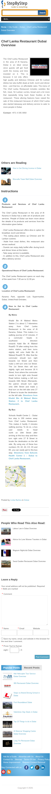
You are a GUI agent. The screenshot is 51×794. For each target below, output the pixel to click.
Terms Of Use (30, 759)
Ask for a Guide (10, 756)
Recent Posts (32, 667)
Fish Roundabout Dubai (23, 702)
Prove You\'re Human (13, 646)
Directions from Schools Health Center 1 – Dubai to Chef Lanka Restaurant (23, 456)
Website (36, 628)
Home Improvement (11, 762)
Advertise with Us (26, 756)
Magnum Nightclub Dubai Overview (26, 550)
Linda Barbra (15, 500)
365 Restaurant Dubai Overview (26, 683)
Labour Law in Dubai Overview (25, 528)
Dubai (22, 27)
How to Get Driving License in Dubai (27, 168)
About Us (39, 756)
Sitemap (18, 759)
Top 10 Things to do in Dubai (25, 722)
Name (6, 628)
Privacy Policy (44, 759)
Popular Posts (11, 667)
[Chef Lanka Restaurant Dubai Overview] (40, 66)
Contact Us (8, 759)
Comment (8, 594)
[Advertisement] (26, 51)
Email (21, 628)
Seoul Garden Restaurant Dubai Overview (29, 561)
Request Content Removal (33, 762)
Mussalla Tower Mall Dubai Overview (27, 179)
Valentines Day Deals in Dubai (25, 712)
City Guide (13, 27)
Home (3, 27)
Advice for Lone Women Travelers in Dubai (30, 539)
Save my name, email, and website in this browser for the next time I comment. (25, 640)
